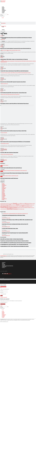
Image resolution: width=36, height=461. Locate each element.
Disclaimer (3, 262)
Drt (1, 55)
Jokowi (17, 204)
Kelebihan (28, 204)
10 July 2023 (2, 160)
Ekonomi (3, 184)
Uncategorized (4, 198)
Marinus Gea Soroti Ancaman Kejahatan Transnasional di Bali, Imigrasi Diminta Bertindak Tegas (15, 48)
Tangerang (15, 209)
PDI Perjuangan (26, 206)
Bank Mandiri (7, 203)
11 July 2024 (2, 169)
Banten (10, 203)
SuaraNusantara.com (3, 255)
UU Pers (3, 267)
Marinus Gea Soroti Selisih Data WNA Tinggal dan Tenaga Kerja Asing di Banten (13, 81)
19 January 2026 (3, 68)
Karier (3, 263)
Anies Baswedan (2, 203)
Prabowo (6, 207)
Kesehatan (3, 188)
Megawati (15, 206)
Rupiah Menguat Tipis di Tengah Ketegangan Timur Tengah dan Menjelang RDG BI (15, 232)
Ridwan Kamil (32, 207)
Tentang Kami (4, 266)
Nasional (3, 9)
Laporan (3, 190)
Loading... (1, 161)
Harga (1, 204)
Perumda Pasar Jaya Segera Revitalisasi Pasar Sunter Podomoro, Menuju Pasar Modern (14, 240)
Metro (17, 206)
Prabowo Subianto (13, 207)
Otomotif (3, 11)
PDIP (23, 206)
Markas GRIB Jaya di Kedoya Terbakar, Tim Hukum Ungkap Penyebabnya (11, 239)
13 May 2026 (2, 56)
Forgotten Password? (3, 297)
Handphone (33, 203)
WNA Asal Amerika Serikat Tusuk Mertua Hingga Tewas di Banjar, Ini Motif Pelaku (13, 130)
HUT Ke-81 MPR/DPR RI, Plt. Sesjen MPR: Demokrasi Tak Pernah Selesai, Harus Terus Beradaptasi (15, 242)
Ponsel (2, 207)
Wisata (3, 199)
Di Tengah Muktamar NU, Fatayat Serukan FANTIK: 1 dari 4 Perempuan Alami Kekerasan (14, 244)
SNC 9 (2, 67)
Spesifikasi (10, 209)
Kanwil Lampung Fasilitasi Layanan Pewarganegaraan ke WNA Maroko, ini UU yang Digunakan (15, 141)
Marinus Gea (12, 206)
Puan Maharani (25, 207)
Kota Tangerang (3, 206)
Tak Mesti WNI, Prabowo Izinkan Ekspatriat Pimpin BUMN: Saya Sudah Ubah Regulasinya (14, 70)
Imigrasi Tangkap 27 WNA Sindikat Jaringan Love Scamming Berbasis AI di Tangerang (14, 59)
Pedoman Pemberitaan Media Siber (7, 265)
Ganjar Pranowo (29, 203)
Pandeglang (20, 206)
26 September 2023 (3, 139)
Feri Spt (2, 78)
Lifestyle (3, 191)
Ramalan (29, 207)
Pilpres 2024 (30, 206)
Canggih (15, 203)
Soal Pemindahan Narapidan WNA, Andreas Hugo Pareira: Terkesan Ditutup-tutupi (13, 92)
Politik (3, 6)
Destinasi (18, 203)
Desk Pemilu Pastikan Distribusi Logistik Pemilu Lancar (9, 178)
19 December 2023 (3, 128)
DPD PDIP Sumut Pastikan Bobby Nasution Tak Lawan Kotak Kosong (11, 167)
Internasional (4, 187)
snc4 (2, 89)
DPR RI (21, 203)
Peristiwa (1, 101)
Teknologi (3, 197)
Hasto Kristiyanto (6, 204)
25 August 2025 (2, 90)
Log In (1, 305)
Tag (2, 31)
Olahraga (3, 7)
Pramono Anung (20, 207)
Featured (23, 203)
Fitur (26, 203)
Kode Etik (3, 264)
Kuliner (3, 189)
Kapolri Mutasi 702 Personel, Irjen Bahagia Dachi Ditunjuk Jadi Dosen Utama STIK (15, 224)
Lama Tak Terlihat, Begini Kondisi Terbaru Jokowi (10, 228)
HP (10, 204)
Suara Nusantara (4, 149)
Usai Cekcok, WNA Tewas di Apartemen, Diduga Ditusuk (9, 152)
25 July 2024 (2, 174)
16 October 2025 (3, 79)
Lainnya (3, 12)
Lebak (9, 206)
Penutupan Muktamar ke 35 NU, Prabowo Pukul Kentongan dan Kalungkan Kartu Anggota (14, 246)
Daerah (3, 8)
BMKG (12, 203)
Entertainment (4, 10)
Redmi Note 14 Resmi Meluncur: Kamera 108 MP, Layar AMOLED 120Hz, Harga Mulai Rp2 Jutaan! (17, 219)
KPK (7, 206)
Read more (2, 44)
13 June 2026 (2, 45)
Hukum (3, 186)
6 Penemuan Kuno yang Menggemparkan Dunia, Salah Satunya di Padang (13, 215)
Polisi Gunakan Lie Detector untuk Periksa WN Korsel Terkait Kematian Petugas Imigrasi (14, 103)
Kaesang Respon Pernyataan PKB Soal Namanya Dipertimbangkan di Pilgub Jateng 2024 (14, 173)
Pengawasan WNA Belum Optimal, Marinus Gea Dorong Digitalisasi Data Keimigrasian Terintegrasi (16, 37)
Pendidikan (4, 195)
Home (1, 31)
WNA (4, 31)
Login (3, 17)
